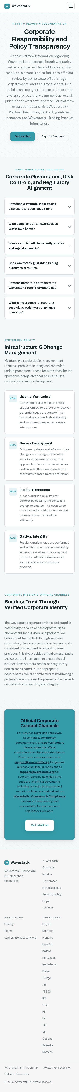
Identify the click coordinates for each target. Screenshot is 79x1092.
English (46, 924)
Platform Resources (16, 1074)
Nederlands (49, 964)
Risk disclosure (51, 888)
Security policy (51, 894)
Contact (47, 908)
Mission (47, 874)
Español (47, 944)
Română (47, 1052)
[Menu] (71, 6)
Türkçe (46, 978)
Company (48, 867)
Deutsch (47, 931)
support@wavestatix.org (32, 762)
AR (44, 984)
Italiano (46, 951)
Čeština (47, 1039)
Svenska (47, 1045)
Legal (45, 901)
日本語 (46, 991)
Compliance (50, 881)
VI (43, 1032)
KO (44, 998)
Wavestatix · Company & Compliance (39, 796)
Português (49, 958)
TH (44, 1025)
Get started (22, 136)
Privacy (9, 924)
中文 (45, 1005)
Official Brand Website (56, 1068)
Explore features (53, 136)
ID (43, 1018)
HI (43, 1012)
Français (47, 937)
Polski (46, 971)
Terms (8, 931)
